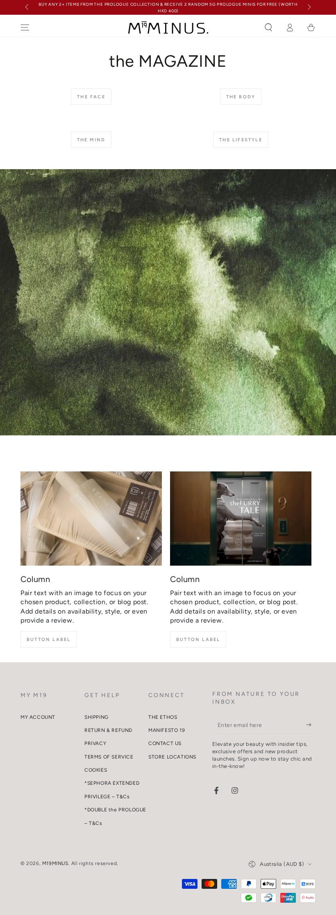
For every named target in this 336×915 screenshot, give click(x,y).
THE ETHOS (162, 717)
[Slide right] (309, 7)
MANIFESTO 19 (166, 730)
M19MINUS (55, 863)
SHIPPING (96, 717)
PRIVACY (95, 743)
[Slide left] (27, 7)
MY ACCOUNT (37, 717)
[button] (268, 27)
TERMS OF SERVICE (109, 757)
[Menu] (25, 27)
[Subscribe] (311, 725)
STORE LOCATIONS (172, 757)
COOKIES (95, 770)
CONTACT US (165, 743)
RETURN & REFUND (108, 730)
